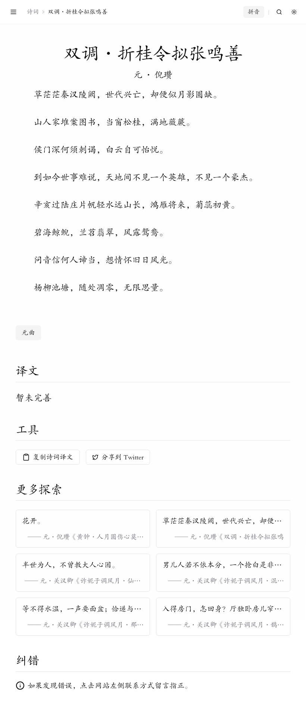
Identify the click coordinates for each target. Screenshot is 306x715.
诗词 (33, 12)
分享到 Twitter (123, 457)
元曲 (28, 332)
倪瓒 (163, 75)
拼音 (254, 12)
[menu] (13, 11)
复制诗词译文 (53, 457)
